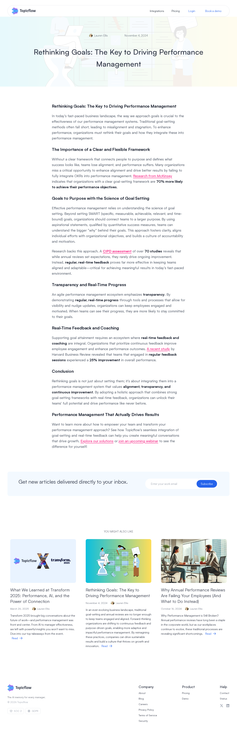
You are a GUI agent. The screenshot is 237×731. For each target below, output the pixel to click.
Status (223, 698)
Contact (224, 693)
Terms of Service (148, 715)
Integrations (157, 11)
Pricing (175, 11)
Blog (141, 698)
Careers (143, 704)
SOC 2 (18, 710)
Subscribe (207, 484)
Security (143, 720)
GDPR (35, 710)
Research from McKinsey (152, 176)
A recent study (158, 349)
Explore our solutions (97, 441)
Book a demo (213, 11)
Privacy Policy (146, 709)
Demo (185, 698)
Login (191, 11)
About (142, 693)
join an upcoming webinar (138, 441)
